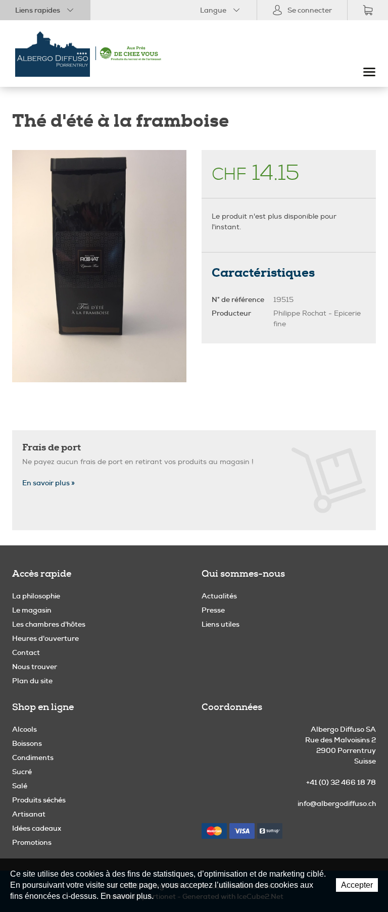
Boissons (27, 743)
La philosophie (36, 595)
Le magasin (32, 610)
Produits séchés (39, 799)
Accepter (357, 885)
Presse (213, 610)
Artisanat (28, 814)
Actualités (219, 595)
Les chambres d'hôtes (48, 624)
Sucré (22, 771)
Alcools (24, 729)
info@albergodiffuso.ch (337, 803)
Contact (26, 652)
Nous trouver (34, 666)
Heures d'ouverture (45, 638)
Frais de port (51, 447)
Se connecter (309, 10)
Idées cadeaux (36, 828)
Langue (213, 10)
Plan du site (32, 680)
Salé (19, 785)
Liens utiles (220, 624)
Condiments (33, 757)
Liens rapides (37, 10)
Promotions (32, 842)
